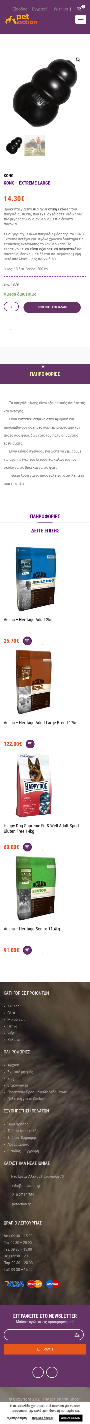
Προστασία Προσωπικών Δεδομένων (37, 1092)
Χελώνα (14, 1040)
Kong (9, 175)
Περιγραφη (45, 362)
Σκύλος (14, 1006)
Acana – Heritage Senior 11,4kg (32, 928)
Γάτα (11, 1013)
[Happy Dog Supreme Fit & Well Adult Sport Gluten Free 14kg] (45, 785)
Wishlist (61, 9)
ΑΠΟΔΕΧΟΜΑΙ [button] (70, 1418)
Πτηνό (12, 1026)
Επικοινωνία (18, 1085)
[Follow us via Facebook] (38, 1372)
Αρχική (13, 1065)
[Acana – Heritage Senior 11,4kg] (45, 888)
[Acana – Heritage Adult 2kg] (45, 579)
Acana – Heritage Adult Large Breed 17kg (41, 722)
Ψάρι (12, 1033)
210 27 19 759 (23, 1195)
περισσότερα (42, 1418)
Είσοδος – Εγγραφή (30, 9)
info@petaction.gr (26, 1186)
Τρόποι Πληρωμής (22, 1138)
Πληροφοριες (45, 374)
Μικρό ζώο (17, 1020)
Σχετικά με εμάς (20, 1072)
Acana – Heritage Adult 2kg (28, 619)
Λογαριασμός (18, 1144)
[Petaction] (21, 19)
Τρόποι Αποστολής (23, 1131)
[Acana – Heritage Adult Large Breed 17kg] (45, 682)
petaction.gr (21, 1204)
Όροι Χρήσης (18, 1124)
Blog (11, 1079)
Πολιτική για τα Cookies (27, 1099)
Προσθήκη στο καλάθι (52, 307)
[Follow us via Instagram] (52, 1372)
